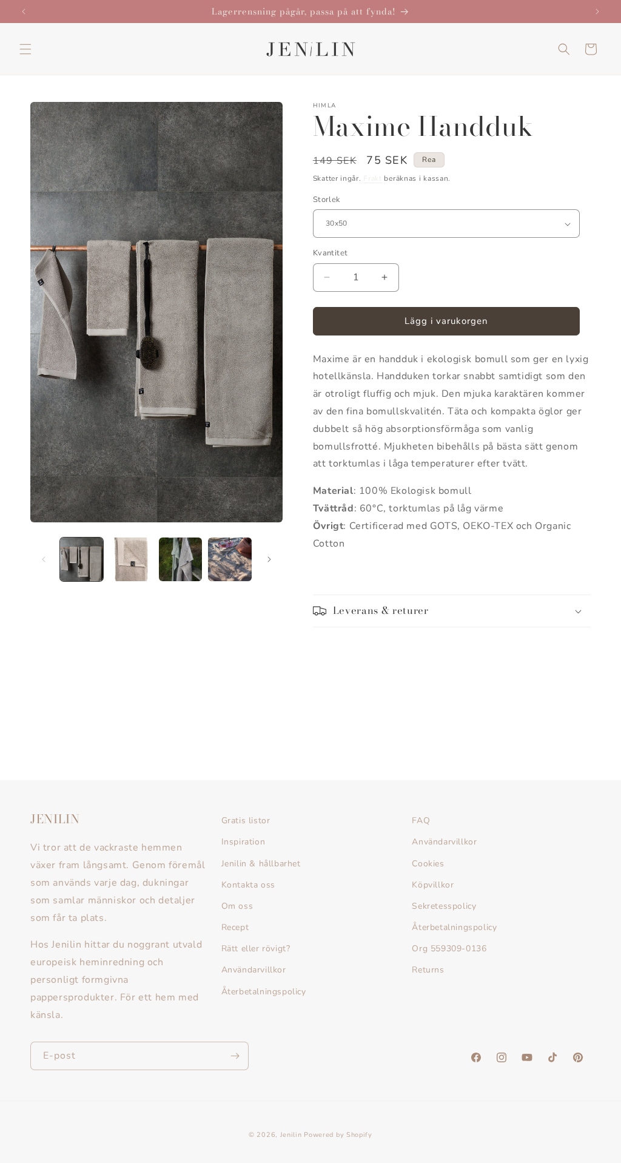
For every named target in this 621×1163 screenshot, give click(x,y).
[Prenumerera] (234, 1056)
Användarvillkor (253, 970)
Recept (235, 927)
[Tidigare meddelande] (23, 11)
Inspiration (243, 842)
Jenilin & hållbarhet (261, 863)
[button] (25, 49)
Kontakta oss (248, 885)
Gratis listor (245, 820)
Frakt (372, 178)
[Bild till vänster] (43, 559)
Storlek (327, 199)
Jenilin (291, 1134)
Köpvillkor (433, 885)
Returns (428, 970)
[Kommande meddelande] (597, 11)
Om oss (237, 906)
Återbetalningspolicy (263, 991)
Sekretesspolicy (444, 906)
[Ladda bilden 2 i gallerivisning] (130, 559)
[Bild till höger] (269, 559)
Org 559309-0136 (449, 948)
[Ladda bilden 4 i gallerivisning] (229, 559)
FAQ (421, 820)
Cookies (428, 863)
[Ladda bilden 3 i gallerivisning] (180, 559)
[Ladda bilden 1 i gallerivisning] (81, 559)
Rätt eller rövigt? (255, 948)
